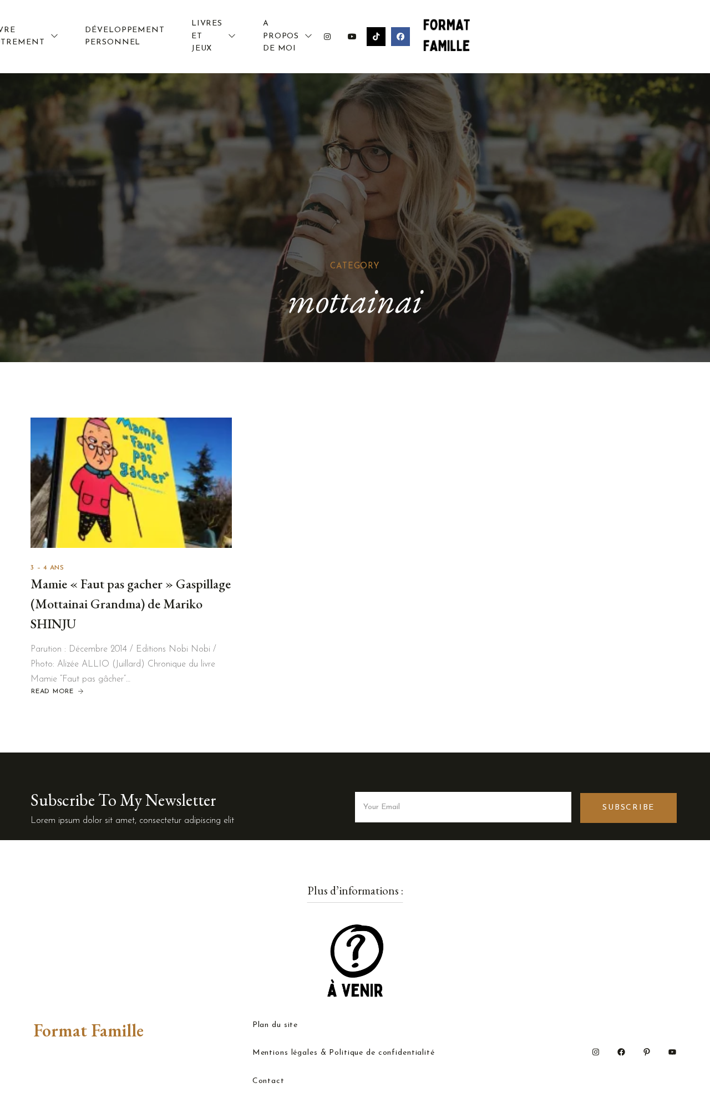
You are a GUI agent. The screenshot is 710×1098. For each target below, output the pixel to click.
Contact (268, 1081)
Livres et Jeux (206, 36)
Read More (52, 691)
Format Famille (88, 1030)
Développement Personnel (124, 36)
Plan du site (275, 1025)
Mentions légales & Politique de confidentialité (343, 1053)
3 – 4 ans (47, 568)
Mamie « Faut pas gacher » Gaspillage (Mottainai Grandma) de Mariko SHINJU (131, 603)
